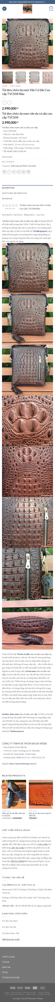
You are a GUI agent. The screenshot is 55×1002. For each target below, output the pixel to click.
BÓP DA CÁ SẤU (29, 992)
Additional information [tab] (14, 193)
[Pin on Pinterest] (23, 172)
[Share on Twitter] (14, 172)
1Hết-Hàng (15, 86)
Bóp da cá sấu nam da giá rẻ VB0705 (40, 814)
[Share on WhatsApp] (4, 172)
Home (4, 86)
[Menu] (4, 9)
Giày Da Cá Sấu (44, 994)
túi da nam (30, 671)
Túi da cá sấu (23, 654)
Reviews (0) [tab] (7, 199)
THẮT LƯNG (8, 956)
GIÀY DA (6, 967)
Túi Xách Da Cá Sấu (11, 977)
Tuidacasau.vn (17, 731)
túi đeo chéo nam (10, 714)
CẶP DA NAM (30, 994)
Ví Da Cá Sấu (16, 992)
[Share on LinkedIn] (28, 172)
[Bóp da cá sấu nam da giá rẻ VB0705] (41, 794)
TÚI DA (5, 962)
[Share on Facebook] (9, 172)
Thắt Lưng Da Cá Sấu (14, 994)
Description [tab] (8, 188)
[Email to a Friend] (19, 172)
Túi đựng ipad (39, 231)
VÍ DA (5, 972)
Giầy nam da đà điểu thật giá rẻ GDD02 (13, 814)
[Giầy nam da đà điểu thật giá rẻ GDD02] (14, 794)
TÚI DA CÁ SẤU (44, 992)
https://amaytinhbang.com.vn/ (23, 763)
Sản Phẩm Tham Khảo (28, 166)
